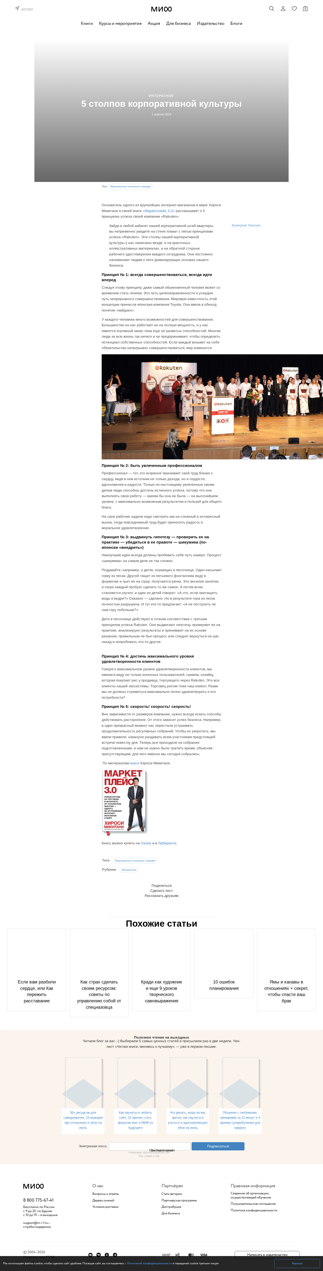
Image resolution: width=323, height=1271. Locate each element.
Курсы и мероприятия (120, 23)
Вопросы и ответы (105, 1194)
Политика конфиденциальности (254, 1211)
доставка (27, 9)
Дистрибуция (171, 1207)
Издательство (210, 23)
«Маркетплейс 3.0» (159, 211)
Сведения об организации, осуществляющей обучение (251, 1196)
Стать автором (172, 1194)
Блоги (236, 23)
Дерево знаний (103, 1201)
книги (134, 763)
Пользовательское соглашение (253, 1204)
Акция (154, 23)
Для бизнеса (178, 23)
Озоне (146, 843)
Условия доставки (105, 1207)
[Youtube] (90, 1255)
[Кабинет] (283, 8)
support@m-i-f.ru (35, 1223)
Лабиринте (167, 843)
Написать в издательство (267, 1255)
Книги (87, 23)
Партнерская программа (179, 1201)
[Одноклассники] (107, 1255)
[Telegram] (115, 1255)
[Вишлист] (294, 8)
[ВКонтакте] (98, 1255)
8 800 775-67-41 (38, 1200)
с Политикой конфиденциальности (148, 1263)
